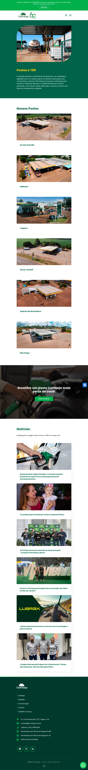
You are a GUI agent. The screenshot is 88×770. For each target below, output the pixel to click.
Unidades (21, 699)
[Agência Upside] (44, 766)
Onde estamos (44, 399)
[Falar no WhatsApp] (83, 765)
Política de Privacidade (29, 739)
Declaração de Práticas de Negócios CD (36, 735)
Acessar (44, 7)
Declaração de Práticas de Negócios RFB (36, 731)
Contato (21, 708)
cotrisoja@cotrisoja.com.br (31, 723)
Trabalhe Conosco (25, 712)
